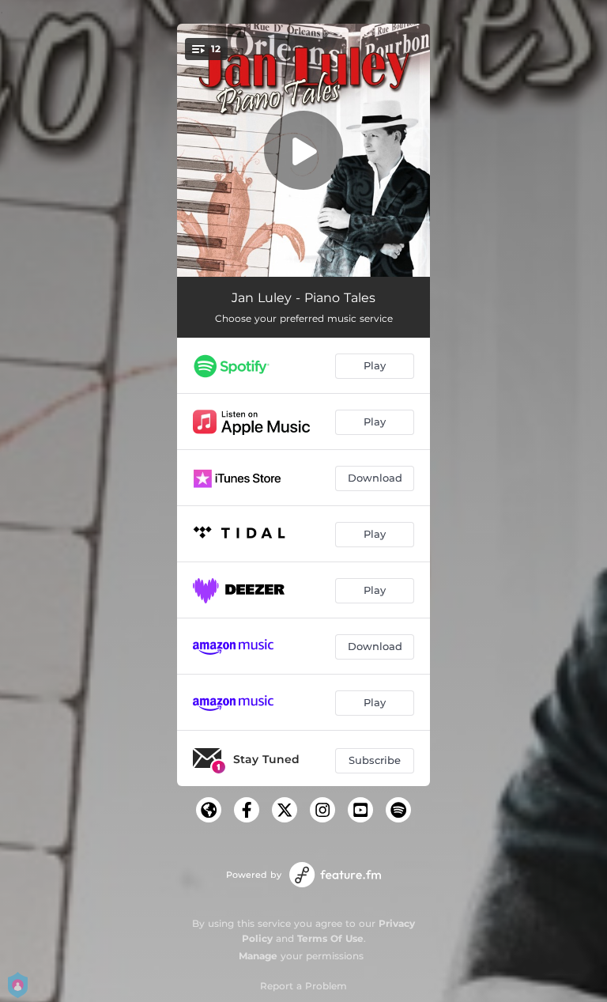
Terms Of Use (330, 938)
